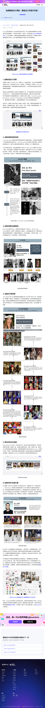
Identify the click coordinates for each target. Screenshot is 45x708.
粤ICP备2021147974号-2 (39, 706)
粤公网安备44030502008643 (29, 706)
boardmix (38, 604)
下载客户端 (30, 622)
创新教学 (14, 678)
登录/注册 (38, 4)
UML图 (3, 680)
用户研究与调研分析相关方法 (9, 648)
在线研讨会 (14, 687)
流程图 (3, 673)
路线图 (3, 677)
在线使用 (15, 621)
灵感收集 (14, 689)
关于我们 (36, 673)
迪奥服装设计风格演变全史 (22, 132)
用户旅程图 (3, 675)
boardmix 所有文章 (6, 25)
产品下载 (3, 695)
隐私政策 (3, 698)
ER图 (2, 678)
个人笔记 (14, 685)
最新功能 (25, 675)
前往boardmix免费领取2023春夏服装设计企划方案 (22, 597)
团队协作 (14, 673)
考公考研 (14, 680)
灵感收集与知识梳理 (14, 25)
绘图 (13, 682)
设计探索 (14, 677)
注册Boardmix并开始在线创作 (10, 652)
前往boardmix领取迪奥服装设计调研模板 (22, 74)
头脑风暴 (14, 675)
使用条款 (3, 700)
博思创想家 (6, 17)
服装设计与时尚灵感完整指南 (9, 645)
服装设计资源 (11, 604)
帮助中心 (25, 673)
